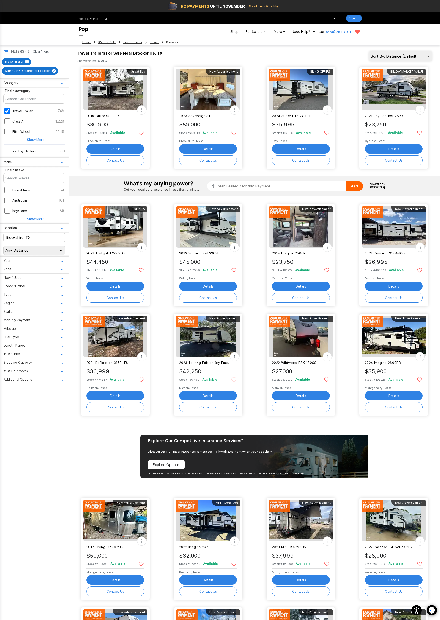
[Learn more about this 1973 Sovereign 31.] (208, 89)
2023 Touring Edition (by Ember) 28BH (205, 363)
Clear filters (41, 51)
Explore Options (166, 464)
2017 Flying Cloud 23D (105, 547)
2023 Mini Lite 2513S (289, 547)
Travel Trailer (132, 42)
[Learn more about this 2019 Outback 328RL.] (115, 89)
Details (115, 149)
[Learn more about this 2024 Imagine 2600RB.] (394, 336)
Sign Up (354, 18)
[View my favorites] (357, 31)
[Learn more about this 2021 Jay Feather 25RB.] (394, 89)
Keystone (19, 211)
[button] (416, 610)
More (278, 32)
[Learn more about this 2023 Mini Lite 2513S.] (301, 520)
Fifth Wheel (21, 132)
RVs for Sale (107, 42)
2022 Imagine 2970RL (197, 547)
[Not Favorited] (141, 132)
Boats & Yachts (88, 18)
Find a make (14, 170)
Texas (154, 42)
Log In (335, 18)
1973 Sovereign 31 (194, 116)
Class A (17, 121)
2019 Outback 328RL (103, 116)
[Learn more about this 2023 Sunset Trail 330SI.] (208, 227)
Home (86, 42)
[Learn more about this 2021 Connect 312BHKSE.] (394, 227)
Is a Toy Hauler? (24, 151)
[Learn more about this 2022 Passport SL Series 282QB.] (394, 520)
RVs (105, 18)
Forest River (21, 190)
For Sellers (254, 32)
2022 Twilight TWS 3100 (106, 253)
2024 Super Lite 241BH (291, 116)
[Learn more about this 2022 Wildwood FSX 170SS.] (301, 336)
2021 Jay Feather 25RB (384, 116)
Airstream (19, 200)
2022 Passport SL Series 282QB (391, 547)
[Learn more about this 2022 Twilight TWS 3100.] (115, 227)
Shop (234, 32)
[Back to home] (83, 31)
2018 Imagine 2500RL (290, 253)
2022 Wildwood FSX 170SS (294, 363)
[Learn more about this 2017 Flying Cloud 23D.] (115, 520)
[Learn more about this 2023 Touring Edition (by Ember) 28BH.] (208, 336)
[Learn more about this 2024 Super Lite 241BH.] (301, 89)
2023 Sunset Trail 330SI (198, 253)
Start (354, 186)
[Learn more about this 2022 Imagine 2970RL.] (208, 520)
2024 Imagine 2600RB (383, 363)
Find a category (17, 91)
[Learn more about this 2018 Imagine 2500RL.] (301, 227)
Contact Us (115, 160)
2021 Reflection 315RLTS (107, 363)
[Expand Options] (141, 110)
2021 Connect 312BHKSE (385, 253)
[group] (16, 61)
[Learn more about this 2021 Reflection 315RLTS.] (115, 336)
